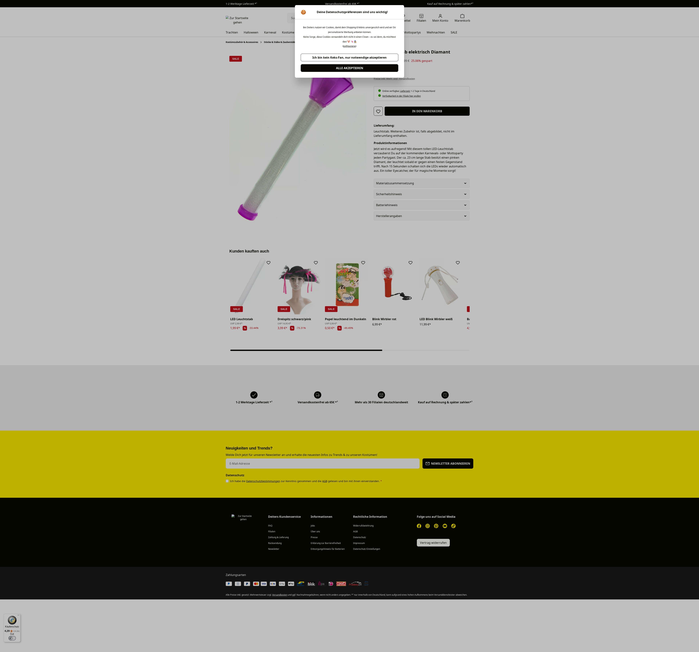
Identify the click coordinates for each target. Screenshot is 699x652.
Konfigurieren (349, 46)
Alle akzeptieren (349, 68)
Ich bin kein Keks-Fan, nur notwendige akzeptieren (349, 57)
